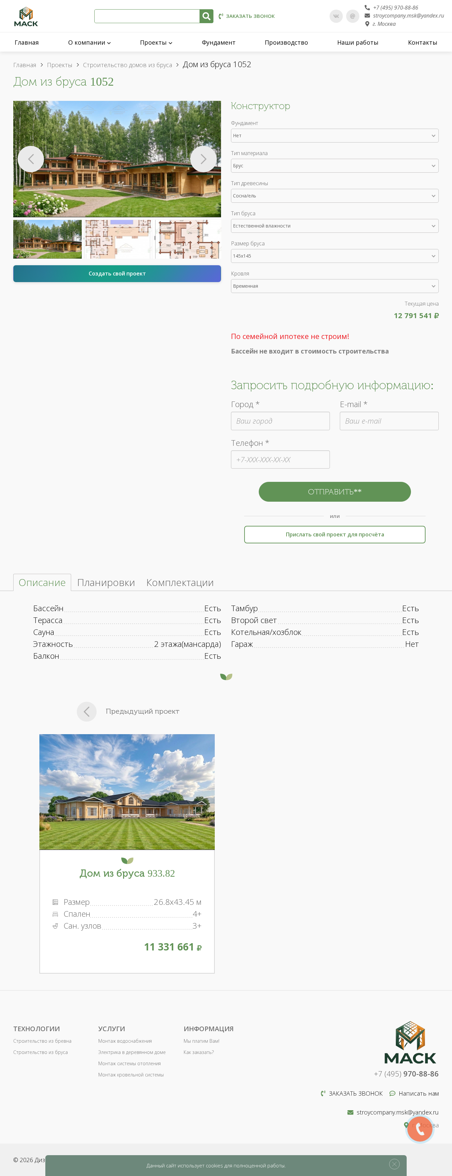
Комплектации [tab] (180, 582)
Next (203, 159)
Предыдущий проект (142, 711)
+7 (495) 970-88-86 (395, 7)
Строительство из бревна (42, 1041)
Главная (27, 42)
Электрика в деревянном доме (132, 1052)
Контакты (422, 42)
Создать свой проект (117, 273)
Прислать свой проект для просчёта (335, 534)
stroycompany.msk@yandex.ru (408, 15)
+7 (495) (406, 1073)
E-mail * (354, 404)
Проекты (153, 42)
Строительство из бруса (40, 1052)
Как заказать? (199, 1052)
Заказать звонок (250, 16)
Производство (286, 42)
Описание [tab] (42, 582)
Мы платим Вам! (201, 1041)
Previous (31, 159)
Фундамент (219, 42)
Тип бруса (243, 213)
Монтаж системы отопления (129, 1063)
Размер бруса (248, 243)
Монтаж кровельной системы (131, 1074)
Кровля (240, 273)
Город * (245, 404)
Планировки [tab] (106, 582)
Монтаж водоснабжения (125, 1041)
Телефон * (250, 442)
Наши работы (358, 42)
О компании (86, 42)
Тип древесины (249, 183)
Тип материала (249, 153)
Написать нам (419, 1093)
